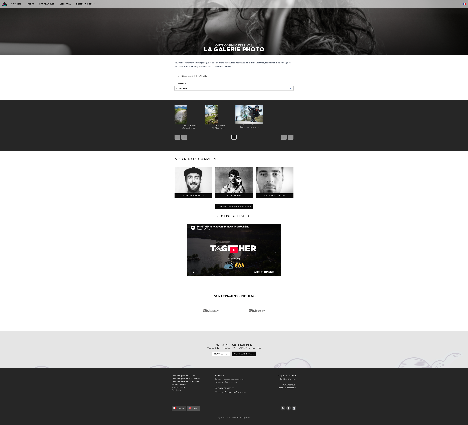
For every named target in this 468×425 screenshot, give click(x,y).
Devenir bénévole (289, 384)
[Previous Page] (184, 137)
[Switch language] (464, 4)
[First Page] (177, 137)
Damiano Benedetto (193, 196)
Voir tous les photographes (234, 206)
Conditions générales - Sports (184, 375)
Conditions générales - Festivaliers (186, 378)
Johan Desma (234, 196)
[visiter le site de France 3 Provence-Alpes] (211, 310)
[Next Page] (284, 137)
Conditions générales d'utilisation (185, 381)
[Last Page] (290, 137)
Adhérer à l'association (287, 387)
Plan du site (176, 390)
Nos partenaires (178, 387)
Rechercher (181, 83)
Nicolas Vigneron (274, 196)
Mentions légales (179, 384)
